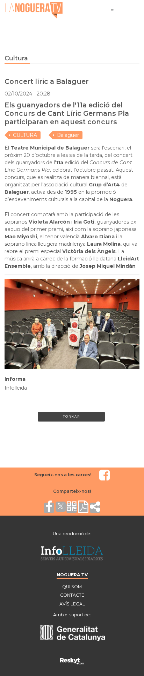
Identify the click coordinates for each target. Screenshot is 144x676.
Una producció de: (72, 533)
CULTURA (25, 135)
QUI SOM (72, 586)
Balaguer (68, 135)
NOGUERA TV (72, 574)
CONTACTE (72, 595)
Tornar (71, 416)
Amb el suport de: (72, 614)
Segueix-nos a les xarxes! (62, 474)
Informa (15, 379)
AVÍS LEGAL (72, 604)
